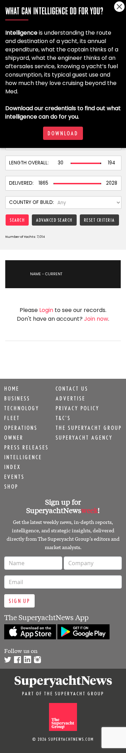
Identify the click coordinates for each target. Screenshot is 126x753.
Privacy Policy (77, 408)
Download (63, 133)
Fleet (12, 418)
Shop (11, 486)
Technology (21, 408)
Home (11, 388)
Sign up (19, 601)
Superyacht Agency (84, 437)
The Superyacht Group (89, 428)
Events (14, 477)
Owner (13, 437)
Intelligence (23, 457)
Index (12, 467)
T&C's (63, 418)
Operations (20, 428)
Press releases (26, 447)
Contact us (72, 388)
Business (17, 398)
